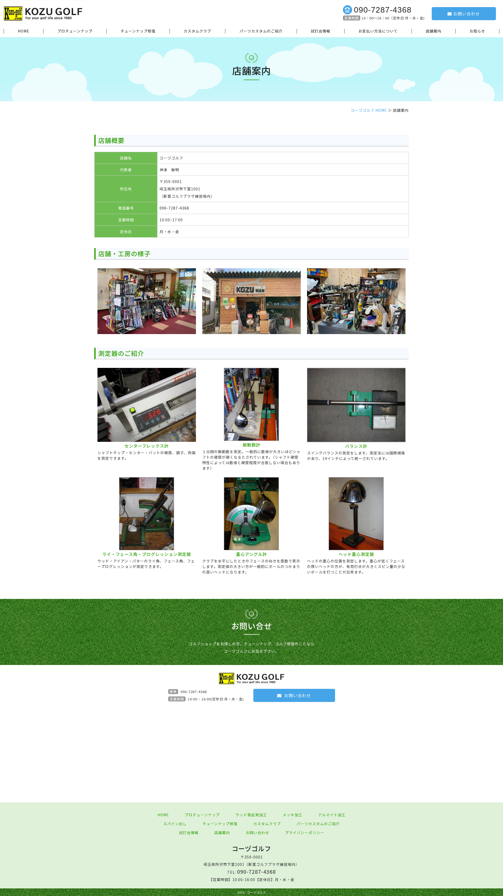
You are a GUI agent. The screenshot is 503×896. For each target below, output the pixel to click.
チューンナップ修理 (138, 31)
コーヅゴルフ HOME (369, 110)
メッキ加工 (292, 814)
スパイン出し (175, 823)
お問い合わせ (466, 13)
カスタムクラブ (197, 31)
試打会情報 (320, 31)
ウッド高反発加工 (251, 814)
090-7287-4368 (383, 10)
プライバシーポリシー (304, 832)
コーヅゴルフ (251, 848)
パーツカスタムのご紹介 (261, 31)
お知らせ (477, 31)
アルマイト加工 (332, 814)
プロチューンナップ (74, 31)
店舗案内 (433, 31)
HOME (23, 31)
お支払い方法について (378, 31)
